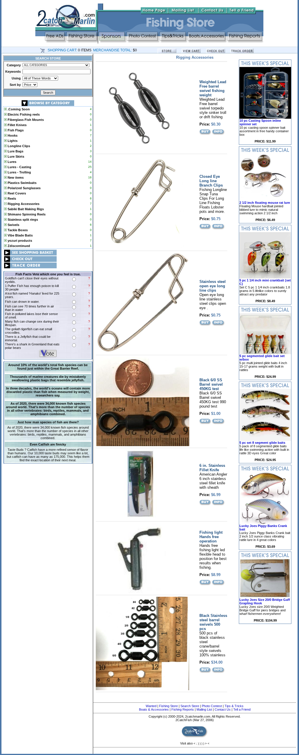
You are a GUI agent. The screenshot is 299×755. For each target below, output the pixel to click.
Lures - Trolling (19, 172)
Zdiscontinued (18, 246)
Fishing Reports (182, 709)
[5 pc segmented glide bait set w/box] (265, 353)
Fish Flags (15, 130)
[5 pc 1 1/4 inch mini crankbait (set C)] (265, 277)
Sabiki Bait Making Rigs (25, 209)
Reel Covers (16, 193)
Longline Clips (18, 146)
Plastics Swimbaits (21, 183)
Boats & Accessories (154, 709)
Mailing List (204, 709)
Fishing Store (168, 706)
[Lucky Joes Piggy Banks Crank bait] (265, 523)
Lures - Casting (19, 167)
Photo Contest (212, 706)
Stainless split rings (22, 219)
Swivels (13, 225)
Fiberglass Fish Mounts (25, 119)
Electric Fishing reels (23, 114)
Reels (11, 198)
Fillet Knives (17, 125)
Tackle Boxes (17, 230)
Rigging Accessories (23, 204)
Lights (12, 140)
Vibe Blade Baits (20, 235)
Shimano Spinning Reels (26, 214)
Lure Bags (15, 151)
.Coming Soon (18, 109)
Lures (11, 161)
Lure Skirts (15, 156)
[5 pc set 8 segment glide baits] (265, 439)
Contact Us (223, 709)
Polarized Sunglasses (24, 188)
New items (15, 177)
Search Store (189, 706)
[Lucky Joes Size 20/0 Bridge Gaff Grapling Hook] (265, 597)
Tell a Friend (242, 709)
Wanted (151, 706)
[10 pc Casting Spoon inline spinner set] (265, 117)
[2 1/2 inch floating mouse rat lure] (265, 199)
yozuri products (19, 240)
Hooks (12, 135)
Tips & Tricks (234, 706)
